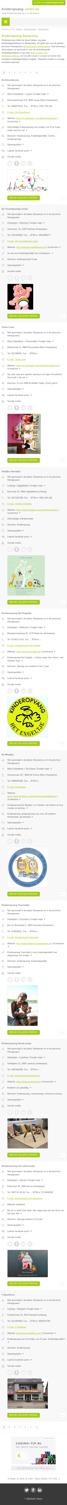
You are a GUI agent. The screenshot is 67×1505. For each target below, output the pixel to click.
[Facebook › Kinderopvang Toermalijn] (16, 979)
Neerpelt (21, 1309)
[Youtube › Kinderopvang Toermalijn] (30, 979)
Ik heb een (49, 2)
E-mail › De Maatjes (16, 787)
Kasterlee (24, 919)
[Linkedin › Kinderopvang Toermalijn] (23, 979)
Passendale (31, 341)
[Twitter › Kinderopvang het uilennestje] (10, 1244)
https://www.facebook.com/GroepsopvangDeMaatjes (32, 796)
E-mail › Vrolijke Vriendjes (19, 504)
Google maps (41, 94)
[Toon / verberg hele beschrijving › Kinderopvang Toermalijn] (36, 954)
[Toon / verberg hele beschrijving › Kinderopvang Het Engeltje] (36, 659)
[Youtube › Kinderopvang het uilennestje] (30, 1244)
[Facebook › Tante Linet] (16, 407)
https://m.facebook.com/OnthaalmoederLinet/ (37, 365)
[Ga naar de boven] (62, 198)
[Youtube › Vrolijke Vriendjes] (30, 549)
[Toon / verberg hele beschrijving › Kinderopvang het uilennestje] (36, 1212)
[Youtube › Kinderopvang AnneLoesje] (30, 1112)
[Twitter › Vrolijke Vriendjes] (10, 549)
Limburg (11, 485)
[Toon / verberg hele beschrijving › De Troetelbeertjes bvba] (36, 253)
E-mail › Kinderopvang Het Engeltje (23, 645)
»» (37, 73)
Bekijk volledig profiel (23, 198)
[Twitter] (26, 1490)
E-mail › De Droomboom (18, 112)
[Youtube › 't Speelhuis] (30, 1372)
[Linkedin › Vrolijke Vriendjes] (23, 549)
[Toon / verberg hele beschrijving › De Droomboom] (36, 129)
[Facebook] (33, 1490)
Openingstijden (15, 144)
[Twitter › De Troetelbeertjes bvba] (10, 278)
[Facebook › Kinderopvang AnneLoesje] (16, 1112)
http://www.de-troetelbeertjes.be (31, 247)
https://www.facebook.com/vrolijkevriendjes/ (37, 510)
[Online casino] (33, 1438)
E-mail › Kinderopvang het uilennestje (24, 1198)
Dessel (23, 1180)
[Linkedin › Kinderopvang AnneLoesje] (23, 1112)
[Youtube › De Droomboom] (30, 163)
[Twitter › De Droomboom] (10, 163)
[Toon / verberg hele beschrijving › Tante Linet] (36, 376)
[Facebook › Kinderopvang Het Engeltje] (16, 691)
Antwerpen (12, 223)
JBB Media (31, 1498)
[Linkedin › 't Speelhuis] (23, 1372)
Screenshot (14, 121)
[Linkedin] (39, 1490)
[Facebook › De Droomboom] (16, 163)
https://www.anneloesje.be (28, 1081)
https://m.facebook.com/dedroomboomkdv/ (36, 118)
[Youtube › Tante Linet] (30, 407)
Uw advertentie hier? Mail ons (33, 1468)
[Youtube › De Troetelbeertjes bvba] (30, 278)
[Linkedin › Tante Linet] (23, 407)
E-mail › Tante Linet (16, 359)
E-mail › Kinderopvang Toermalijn (22, 937)
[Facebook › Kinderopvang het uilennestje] (16, 1244)
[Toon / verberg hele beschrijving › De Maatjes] (36, 806)
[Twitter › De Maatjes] (10, 841)
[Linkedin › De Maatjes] (23, 841)
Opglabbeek (22, 485)
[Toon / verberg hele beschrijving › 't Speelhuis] (36, 1340)
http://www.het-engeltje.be (28, 651)
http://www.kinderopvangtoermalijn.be (33, 943)
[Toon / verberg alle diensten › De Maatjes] (36, 815)
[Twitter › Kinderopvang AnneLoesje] (10, 1112)
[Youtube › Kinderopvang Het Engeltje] (30, 691)
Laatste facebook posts (19, 151)
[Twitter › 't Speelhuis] (10, 1372)
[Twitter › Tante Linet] (10, 407)
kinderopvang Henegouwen (36, 46)
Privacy (39, 1498)
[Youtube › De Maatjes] (30, 841)
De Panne (30, 768)
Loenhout (24, 1057)
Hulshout (24, 223)
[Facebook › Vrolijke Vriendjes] (16, 549)
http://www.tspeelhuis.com (28, 1333)
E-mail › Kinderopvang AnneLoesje (23, 1075)
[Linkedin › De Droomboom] (23, 163)
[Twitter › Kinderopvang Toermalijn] (10, 979)
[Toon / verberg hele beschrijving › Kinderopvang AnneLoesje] (36, 1087)
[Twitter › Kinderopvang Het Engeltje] (10, 691)
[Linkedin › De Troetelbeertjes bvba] (23, 278)
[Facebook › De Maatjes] (16, 841)
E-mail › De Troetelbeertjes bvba (22, 241)
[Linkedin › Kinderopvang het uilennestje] (23, 1244)
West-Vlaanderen (15, 94)
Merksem (24, 627)
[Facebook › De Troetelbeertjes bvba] (16, 278)
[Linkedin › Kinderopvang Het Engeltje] (23, 691)
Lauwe (29, 94)
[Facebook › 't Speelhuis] (16, 1372)
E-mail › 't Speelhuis (16, 1327)
